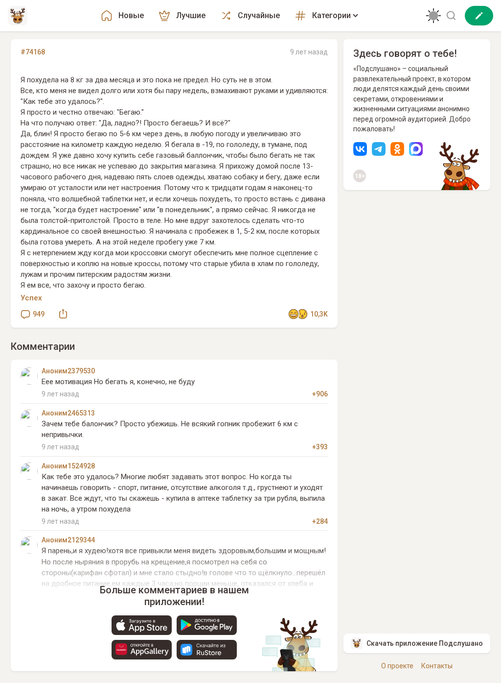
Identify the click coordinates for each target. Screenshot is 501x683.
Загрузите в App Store (142, 625)
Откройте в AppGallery (142, 649)
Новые (131, 15)
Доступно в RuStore (207, 649)
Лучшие (190, 15)
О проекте (397, 666)
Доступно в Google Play (207, 625)
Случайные (259, 15)
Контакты (437, 666)
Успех (31, 297)
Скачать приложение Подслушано (424, 643)
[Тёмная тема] (433, 16)
